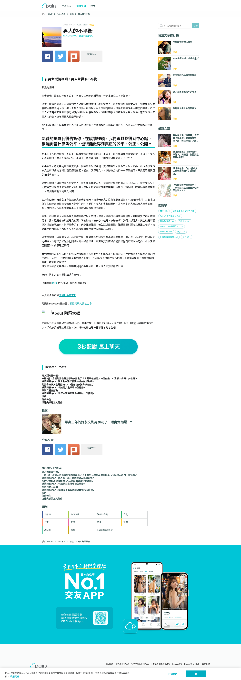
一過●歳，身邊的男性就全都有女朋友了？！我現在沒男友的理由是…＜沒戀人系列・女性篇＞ (89, 378)
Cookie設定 (189, 664)
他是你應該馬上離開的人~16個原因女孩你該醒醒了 (68, 384)
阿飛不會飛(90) (86, 36)
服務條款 (119, 664)
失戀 (73, 522)
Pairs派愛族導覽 (105, 530)
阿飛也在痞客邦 (67, 295)
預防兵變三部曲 (50, 390)
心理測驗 (75, 514)
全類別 (47, 514)
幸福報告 (66, 5)
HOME (50, 14)
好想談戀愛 (102, 514)
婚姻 (73, 530)
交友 (125, 514)
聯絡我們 (206, 664)
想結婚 (47, 530)
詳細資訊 (14, 676)
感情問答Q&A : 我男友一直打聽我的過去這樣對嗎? (68, 381)
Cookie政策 (177, 664)
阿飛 (55, 282)
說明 (198, 664)
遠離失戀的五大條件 (52, 402)
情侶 (72, 14)
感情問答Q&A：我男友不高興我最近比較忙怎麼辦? (68, 393)
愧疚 (44, 396)
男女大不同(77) (70, 36)
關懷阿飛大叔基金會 (81, 303)
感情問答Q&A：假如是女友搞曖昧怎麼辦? (63, 387)
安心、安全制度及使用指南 (137, 664)
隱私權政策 (165, 664)
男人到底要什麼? (50, 375)
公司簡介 (110, 664)
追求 (46, 522)
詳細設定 (173, 674)
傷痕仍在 (46, 399)
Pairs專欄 (61, 14)
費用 (92, 5)
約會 (99, 522)
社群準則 (155, 664)
